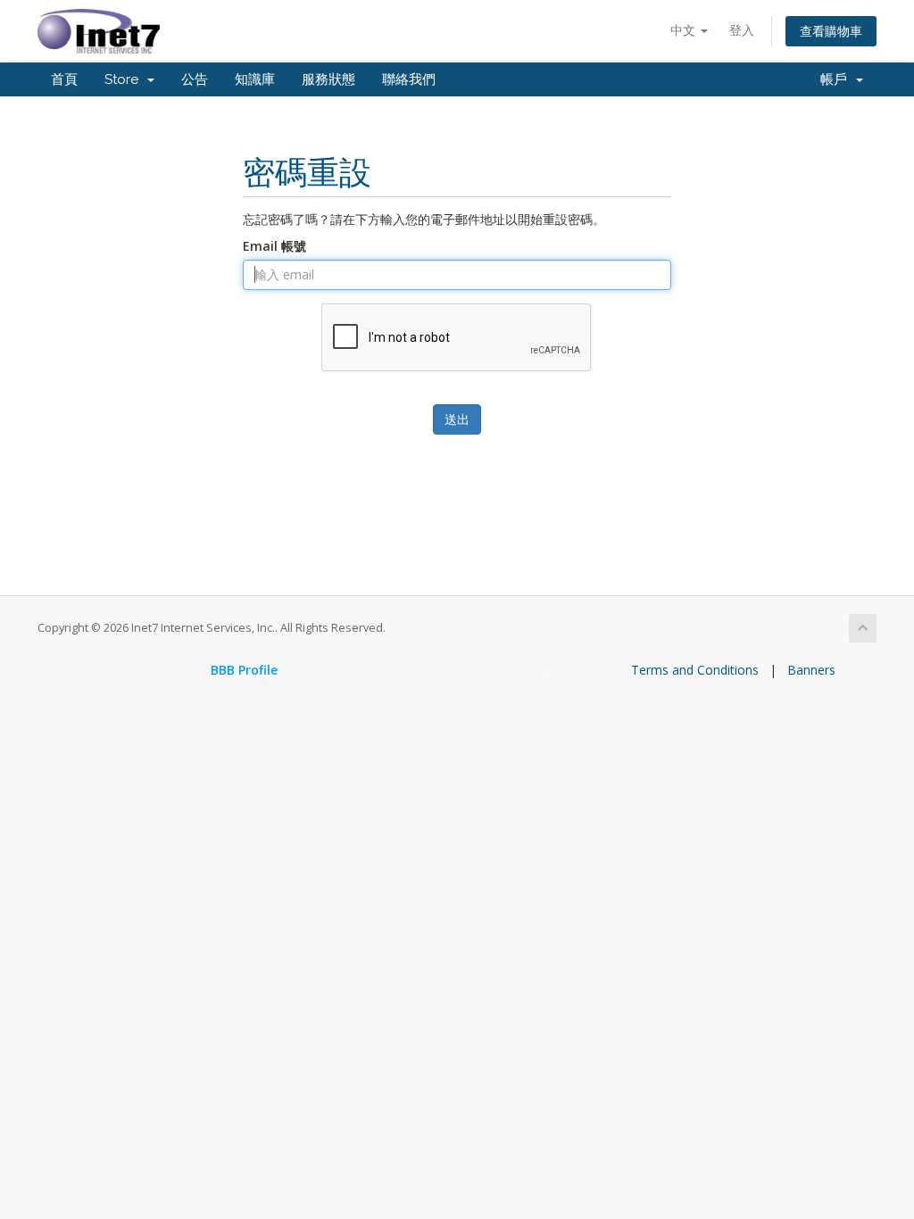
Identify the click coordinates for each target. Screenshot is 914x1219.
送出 (457, 418)
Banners (811, 669)
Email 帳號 (274, 245)
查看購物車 (831, 30)
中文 (684, 29)
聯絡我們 (409, 79)
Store (124, 79)
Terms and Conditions (695, 669)
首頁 (64, 79)
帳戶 (837, 79)
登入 (741, 29)
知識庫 (255, 79)
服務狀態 (328, 79)
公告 (194, 79)
